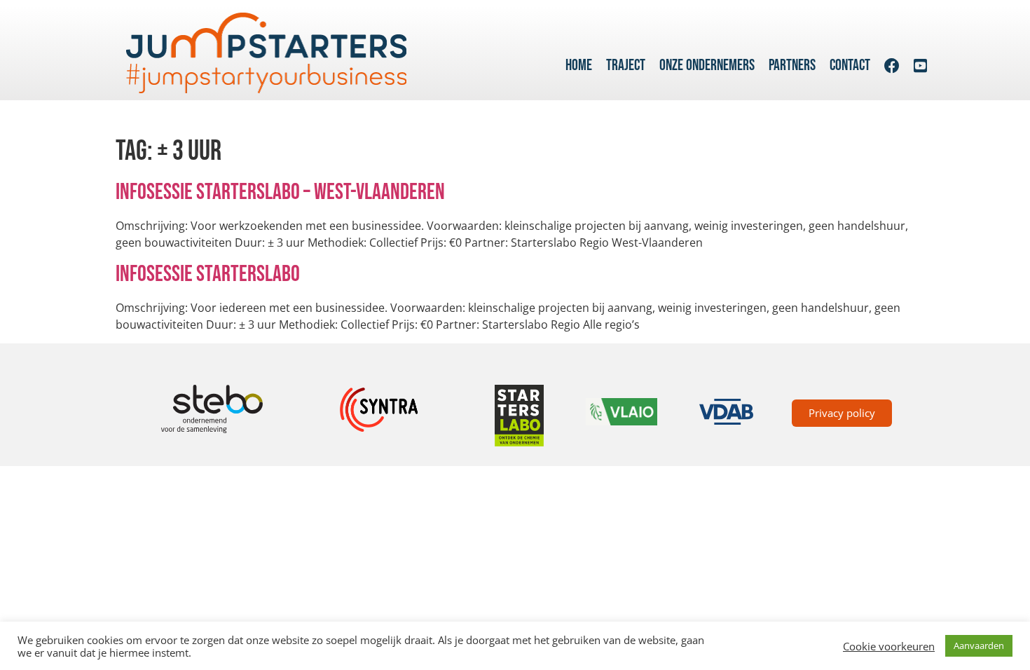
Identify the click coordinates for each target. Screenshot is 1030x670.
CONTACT (850, 65)
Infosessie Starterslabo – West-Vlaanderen (280, 192)
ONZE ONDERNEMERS (707, 65)
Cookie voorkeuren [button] (889, 646)
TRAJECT (625, 65)
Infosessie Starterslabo (208, 274)
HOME (578, 65)
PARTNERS (792, 65)
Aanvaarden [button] (979, 645)
